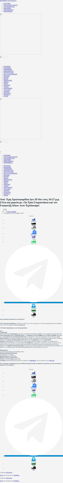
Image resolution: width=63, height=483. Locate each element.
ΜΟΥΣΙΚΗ (7, 75)
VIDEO (6, 83)
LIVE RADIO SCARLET (11, 5)
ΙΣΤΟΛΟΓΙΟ (7, 66)
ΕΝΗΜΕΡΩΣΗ (8, 69)
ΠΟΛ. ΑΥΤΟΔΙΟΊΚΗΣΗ (10, 74)
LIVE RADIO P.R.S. (9, 6)
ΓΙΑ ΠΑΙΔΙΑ (7, 90)
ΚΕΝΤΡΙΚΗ (7, 3)
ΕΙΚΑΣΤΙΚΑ (7, 93)
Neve (1, 475)
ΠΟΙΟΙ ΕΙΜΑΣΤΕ (8, 10)
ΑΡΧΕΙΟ (6, 86)
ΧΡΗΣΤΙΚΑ (7, 85)
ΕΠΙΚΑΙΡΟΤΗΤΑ (8, 71)
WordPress (16, 475)
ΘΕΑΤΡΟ (6, 77)
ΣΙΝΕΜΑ (6, 82)
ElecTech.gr (9, 472)
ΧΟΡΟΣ (6, 96)
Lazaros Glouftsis (11, 211)
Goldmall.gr (32, 360)
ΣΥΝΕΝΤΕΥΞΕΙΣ (9, 72)
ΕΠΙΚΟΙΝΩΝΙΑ (8, 11)
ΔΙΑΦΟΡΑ (6, 91)
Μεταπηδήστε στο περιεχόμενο (8, 0)
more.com (51, 360)
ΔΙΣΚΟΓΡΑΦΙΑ (8, 80)
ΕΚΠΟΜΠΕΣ (7, 8)
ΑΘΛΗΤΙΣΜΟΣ (8, 88)
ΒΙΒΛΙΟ (6, 79)
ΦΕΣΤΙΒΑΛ (7, 94)
